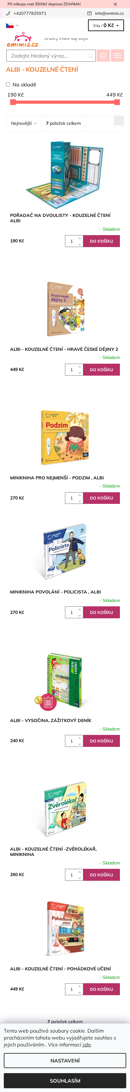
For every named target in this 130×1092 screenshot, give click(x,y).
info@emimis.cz (109, 13)
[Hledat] (90, 56)
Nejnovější (21, 123)
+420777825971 (30, 13)
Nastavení (65, 1060)
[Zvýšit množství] (81, 238)
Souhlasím (65, 1081)
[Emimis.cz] (65, 39)
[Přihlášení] (103, 55)
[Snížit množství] (81, 244)
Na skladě (24, 84)
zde (86, 1044)
